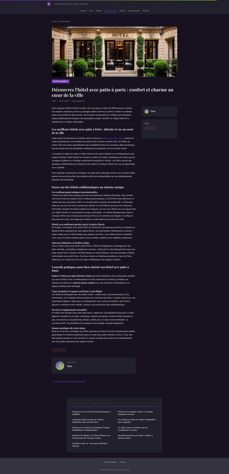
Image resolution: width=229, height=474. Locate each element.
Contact (122, 462)
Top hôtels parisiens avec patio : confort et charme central (135, 436)
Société (146, 11)
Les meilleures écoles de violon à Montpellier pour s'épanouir (137, 420)
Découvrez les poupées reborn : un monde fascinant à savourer (135, 412)
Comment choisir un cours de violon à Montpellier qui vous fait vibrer (88, 420)
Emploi (122, 11)
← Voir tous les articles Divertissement (68, 381)
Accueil (83, 11)
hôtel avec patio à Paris (113, 138)
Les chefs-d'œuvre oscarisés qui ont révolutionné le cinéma (132, 428)
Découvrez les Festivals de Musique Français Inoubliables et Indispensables (91, 428)
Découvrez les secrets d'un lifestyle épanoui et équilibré (91, 412)
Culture (98, 11)
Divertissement (110, 11)
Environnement (134, 11)
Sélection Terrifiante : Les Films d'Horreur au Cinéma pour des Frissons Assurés (91, 436)
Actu (91, 11)
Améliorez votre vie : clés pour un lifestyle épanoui (89, 444)
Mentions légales (110, 462)
